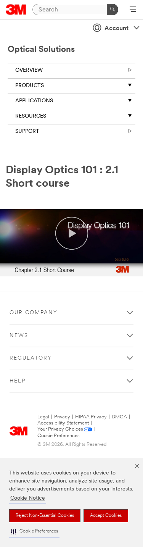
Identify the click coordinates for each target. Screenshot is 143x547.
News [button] (19, 336)
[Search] (112, 9)
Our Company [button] (34, 313)
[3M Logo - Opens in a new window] (16, 9)
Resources (30, 116)
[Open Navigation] (133, 10)
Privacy (62, 417)
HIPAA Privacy (91, 417)
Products (29, 86)
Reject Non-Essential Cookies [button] (45, 515)
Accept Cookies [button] (106, 515)
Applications (34, 101)
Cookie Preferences (58, 435)
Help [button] (18, 381)
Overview (29, 70)
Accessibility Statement (63, 423)
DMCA (119, 417)
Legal (43, 417)
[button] (34, 531)
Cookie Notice (27, 498)
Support (27, 131)
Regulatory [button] (31, 358)
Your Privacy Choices (60, 429)
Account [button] (116, 29)
